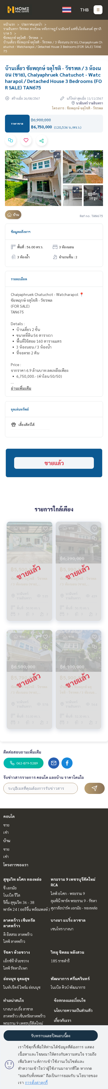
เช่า (6, 832)
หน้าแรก (9, 24)
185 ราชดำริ (60, 960)
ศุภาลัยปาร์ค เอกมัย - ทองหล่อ (74, 907)
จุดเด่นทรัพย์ (20, 409)
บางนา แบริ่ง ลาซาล (68, 920)
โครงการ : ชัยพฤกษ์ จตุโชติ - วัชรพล (77, 108)
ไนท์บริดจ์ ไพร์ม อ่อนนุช (21, 987)
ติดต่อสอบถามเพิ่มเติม (22, 751)
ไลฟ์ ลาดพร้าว (14, 941)
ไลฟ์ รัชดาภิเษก (15, 967)
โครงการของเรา (15, 864)
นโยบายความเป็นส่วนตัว (73, 1010)
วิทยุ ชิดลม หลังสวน (67, 952)
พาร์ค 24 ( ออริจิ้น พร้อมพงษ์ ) (26, 909)
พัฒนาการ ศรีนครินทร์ (70, 978)
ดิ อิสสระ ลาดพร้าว (17, 934)
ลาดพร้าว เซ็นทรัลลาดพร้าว (24, 1015)
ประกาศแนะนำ (31, 24)
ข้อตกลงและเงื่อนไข (70, 1000)
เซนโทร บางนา (62, 928)
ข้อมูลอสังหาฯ (20, 231)
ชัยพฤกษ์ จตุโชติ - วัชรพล (20, 37)
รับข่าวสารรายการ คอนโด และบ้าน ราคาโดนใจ (43, 777)
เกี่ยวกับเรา (62, 1020)
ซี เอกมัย (10, 887)
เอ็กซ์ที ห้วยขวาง (16, 960)
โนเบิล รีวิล (11, 894)
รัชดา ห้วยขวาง (16, 952)
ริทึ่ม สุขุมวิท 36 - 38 (18, 902)
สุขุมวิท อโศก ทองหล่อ (22, 879)
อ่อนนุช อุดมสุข (16, 978)
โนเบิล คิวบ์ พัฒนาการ (68, 987)
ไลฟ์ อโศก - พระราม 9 (68, 893)
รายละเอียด (19, 279)
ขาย (6, 824)
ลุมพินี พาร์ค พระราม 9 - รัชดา (74, 900)
